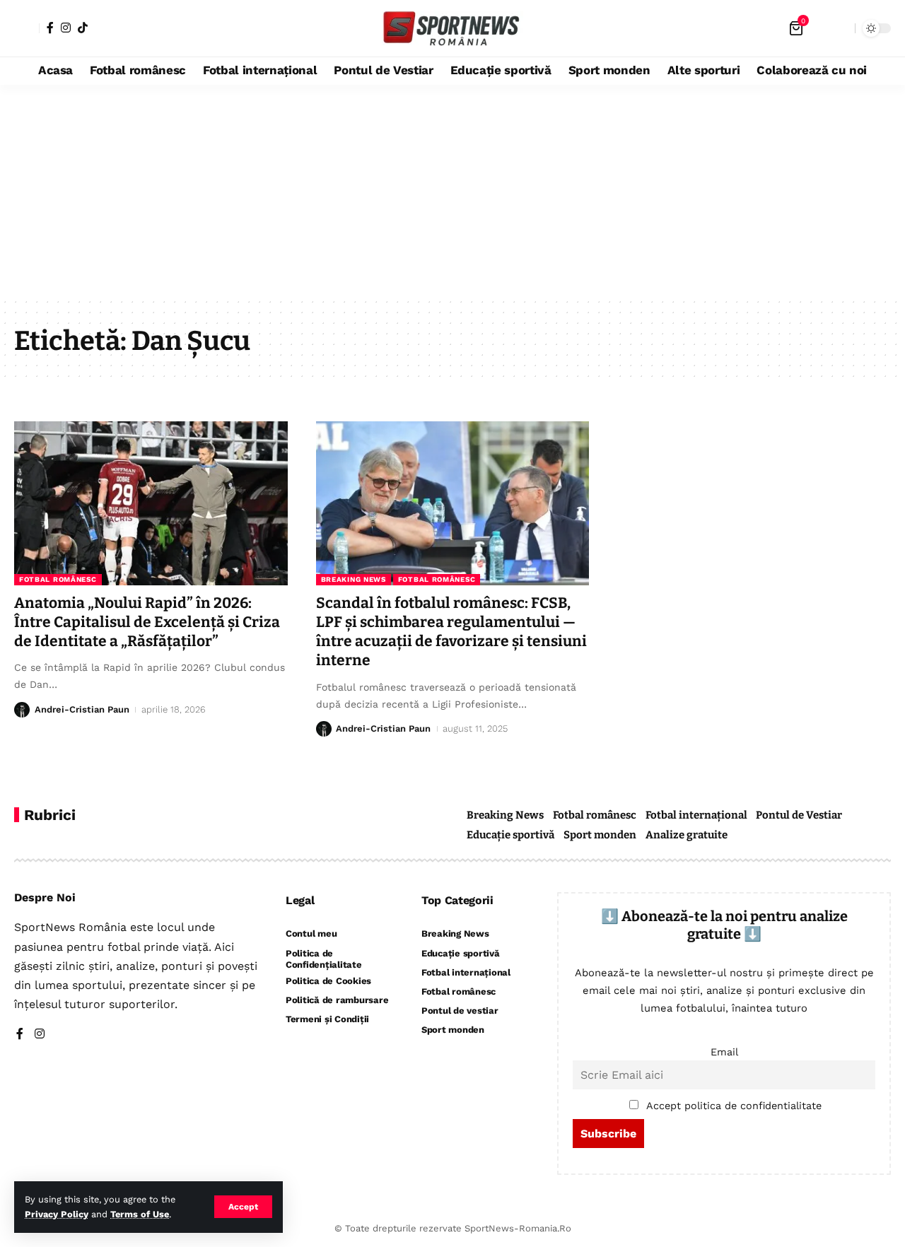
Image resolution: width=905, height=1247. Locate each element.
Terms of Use (139, 1214)
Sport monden (600, 835)
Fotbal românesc (58, 579)
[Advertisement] (452, 191)
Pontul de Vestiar (799, 815)
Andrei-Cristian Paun (82, 709)
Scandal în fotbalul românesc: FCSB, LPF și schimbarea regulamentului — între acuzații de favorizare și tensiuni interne (451, 632)
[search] (841, 28)
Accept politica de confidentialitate (734, 1105)
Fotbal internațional (696, 815)
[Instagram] (65, 27)
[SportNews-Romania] (452, 28)
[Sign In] (27, 28)
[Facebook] (50, 27)
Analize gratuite (687, 835)
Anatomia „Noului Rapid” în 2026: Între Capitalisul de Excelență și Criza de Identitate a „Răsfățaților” (147, 622)
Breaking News (353, 579)
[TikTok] (82, 27)
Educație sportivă (510, 835)
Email (724, 1052)
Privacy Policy (56, 1214)
